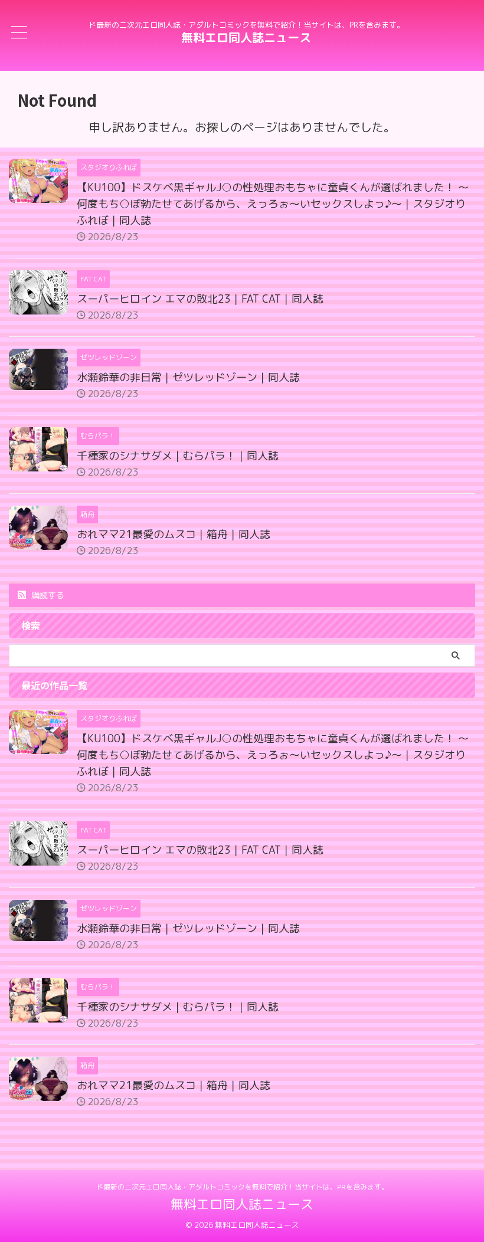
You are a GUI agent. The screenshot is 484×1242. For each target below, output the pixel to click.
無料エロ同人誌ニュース (246, 37)
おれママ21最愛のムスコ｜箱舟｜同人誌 (173, 534)
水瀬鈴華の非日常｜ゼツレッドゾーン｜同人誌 (188, 377)
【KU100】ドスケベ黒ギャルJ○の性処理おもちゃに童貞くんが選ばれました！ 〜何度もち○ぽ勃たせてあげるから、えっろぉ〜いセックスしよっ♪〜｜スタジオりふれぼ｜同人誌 (273, 204)
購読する (46, 595)
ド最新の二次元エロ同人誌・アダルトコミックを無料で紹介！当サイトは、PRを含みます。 (242, 1187)
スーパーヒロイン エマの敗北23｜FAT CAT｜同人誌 (200, 298)
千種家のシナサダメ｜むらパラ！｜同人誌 (178, 455)
